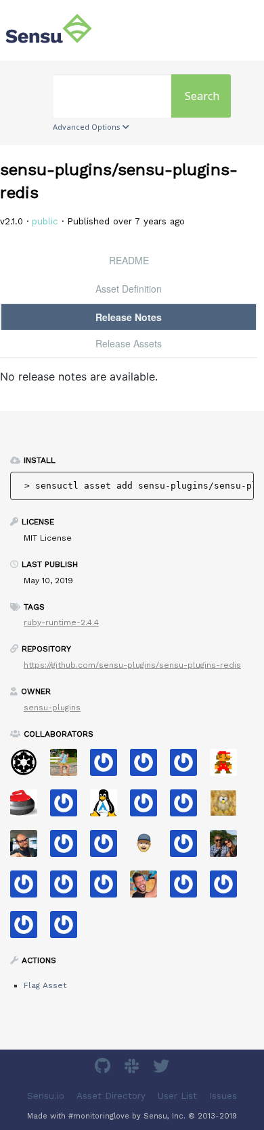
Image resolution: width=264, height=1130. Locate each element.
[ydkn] (228, 807)
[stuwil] (28, 929)
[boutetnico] (228, 766)
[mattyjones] (148, 766)
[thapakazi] (108, 807)
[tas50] (68, 766)
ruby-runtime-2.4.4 (61, 622)
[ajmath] (28, 888)
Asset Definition (128, 288)
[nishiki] (108, 847)
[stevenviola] (68, 847)
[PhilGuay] (228, 888)
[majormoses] (28, 766)
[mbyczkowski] (148, 807)
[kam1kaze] (188, 888)
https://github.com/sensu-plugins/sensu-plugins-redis (132, 665)
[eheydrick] (188, 766)
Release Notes (128, 317)
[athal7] (148, 847)
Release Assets (128, 343)
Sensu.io (45, 1096)
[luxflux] (28, 847)
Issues (223, 1096)
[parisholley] (148, 888)
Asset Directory (111, 1096)
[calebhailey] (228, 847)
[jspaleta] (28, 807)
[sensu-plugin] (108, 888)
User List (177, 1096)
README (129, 260)
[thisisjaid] (188, 847)
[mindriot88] (68, 807)
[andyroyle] (188, 807)
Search (202, 96)
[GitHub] (104, 1068)
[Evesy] (108, 766)
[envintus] (68, 888)
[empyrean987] (68, 929)
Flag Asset (45, 985)
